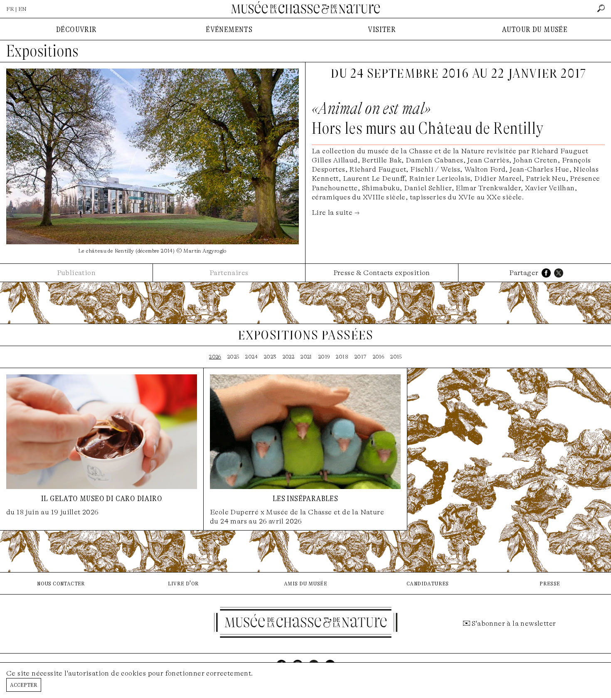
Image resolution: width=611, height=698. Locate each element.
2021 (306, 357)
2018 (342, 357)
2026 (215, 357)
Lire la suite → (336, 212)
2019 (324, 357)
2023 (270, 357)
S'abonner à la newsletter (514, 623)
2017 (361, 357)
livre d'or (183, 583)
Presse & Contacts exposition (381, 273)
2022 (289, 357)
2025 (233, 357)
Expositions (42, 51)
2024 (251, 357)
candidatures (428, 583)
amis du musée (305, 583)
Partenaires (228, 273)
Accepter (23, 684)
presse (550, 583)
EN (22, 9)
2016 (378, 357)
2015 (396, 357)
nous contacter (61, 583)
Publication (76, 273)
